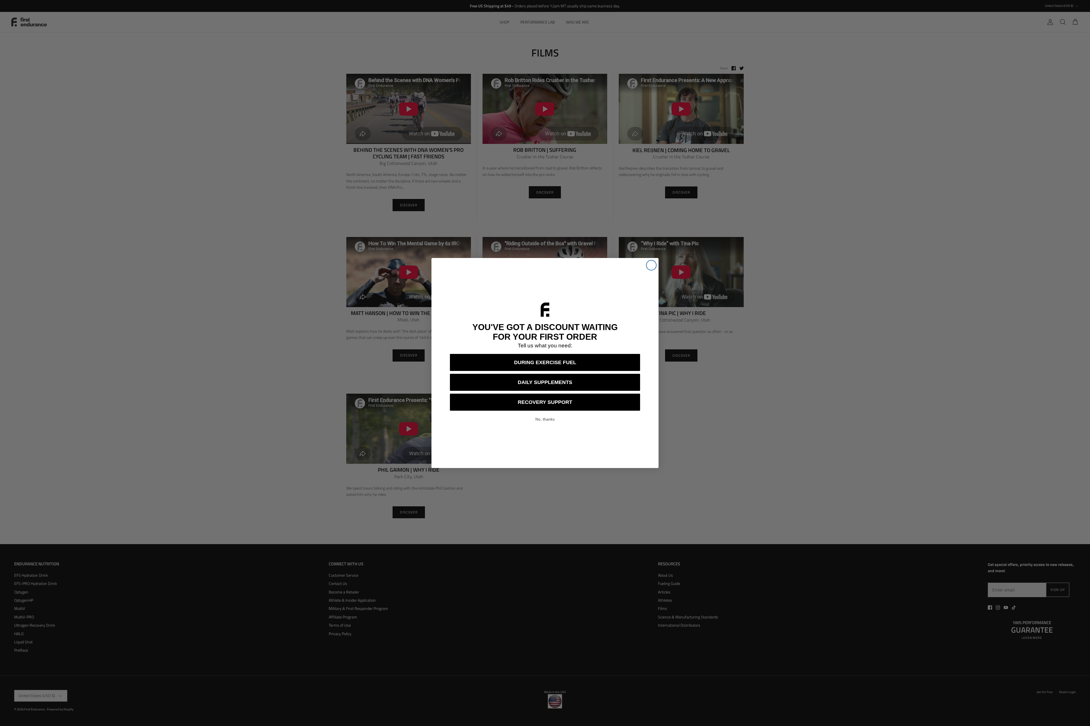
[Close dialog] (651, 265)
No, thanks (545, 419)
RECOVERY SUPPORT (545, 402)
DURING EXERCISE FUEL (545, 362)
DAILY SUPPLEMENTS (545, 382)
